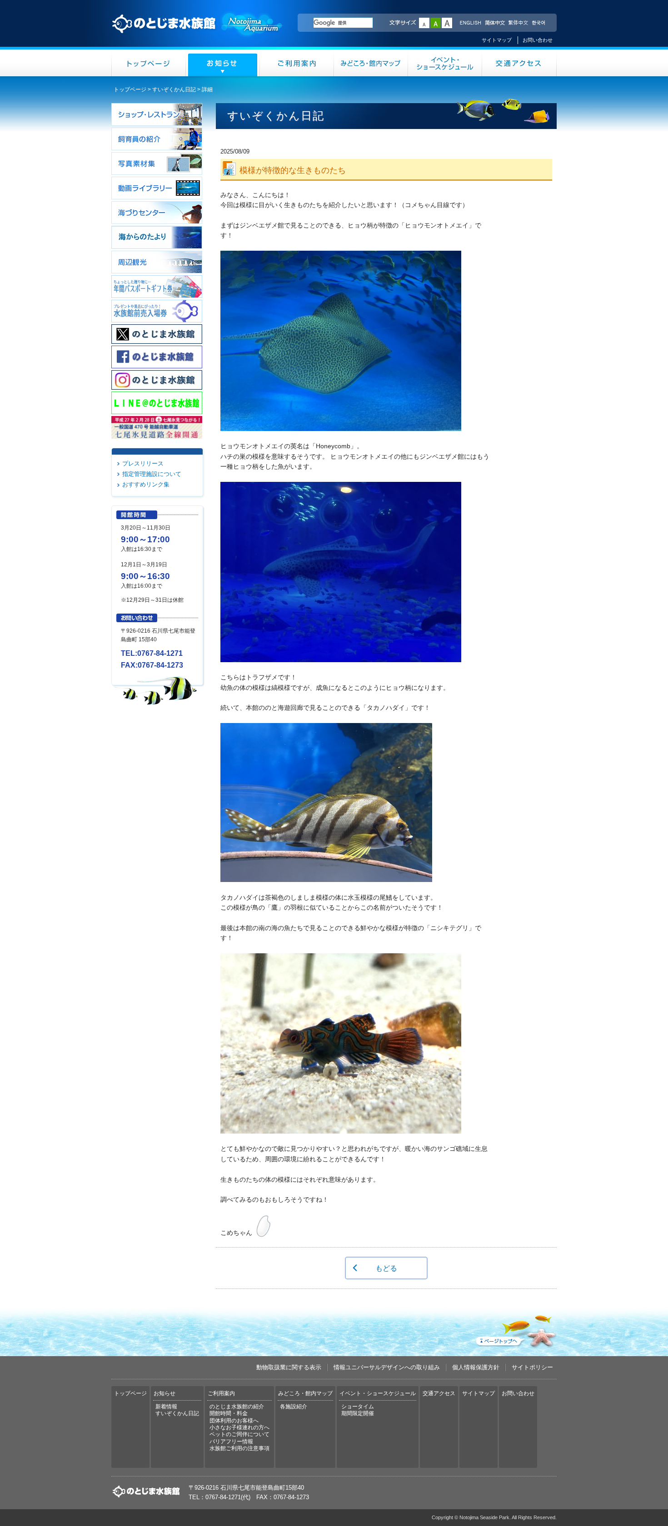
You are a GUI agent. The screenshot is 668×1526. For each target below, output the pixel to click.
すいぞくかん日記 (174, 89)
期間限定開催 (357, 1413)
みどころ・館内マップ (371, 63)
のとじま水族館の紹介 (236, 1406)
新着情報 (166, 1406)
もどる (386, 1268)
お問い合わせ (538, 40)
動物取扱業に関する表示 (288, 1367)
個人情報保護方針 (475, 1367)
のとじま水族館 (197, 32)
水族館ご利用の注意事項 (239, 1448)
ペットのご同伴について (239, 1434)
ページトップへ (515, 1329)
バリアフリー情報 (231, 1441)
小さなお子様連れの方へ (239, 1427)
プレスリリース (143, 463)
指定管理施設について (151, 474)
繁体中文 (518, 23)
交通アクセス (519, 63)
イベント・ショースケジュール (445, 63)
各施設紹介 (293, 1406)
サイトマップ (497, 40)
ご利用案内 (297, 63)
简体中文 (494, 23)
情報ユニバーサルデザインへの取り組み (387, 1367)
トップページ (148, 63)
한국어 (539, 23)
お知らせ (223, 63)
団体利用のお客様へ (234, 1420)
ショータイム (357, 1406)
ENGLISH (470, 23)
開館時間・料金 (228, 1413)
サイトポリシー (532, 1367)
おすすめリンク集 (145, 484)
